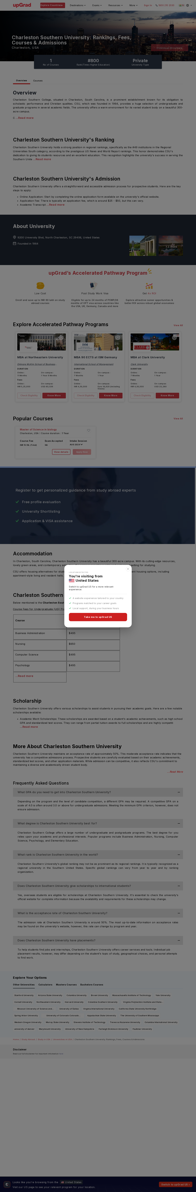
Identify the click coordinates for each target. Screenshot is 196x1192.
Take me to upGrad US (98, 617)
